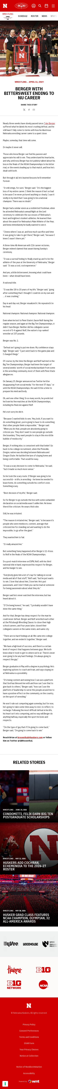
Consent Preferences (29, 1030)
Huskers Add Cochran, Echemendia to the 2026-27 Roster (24, 865)
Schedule (22, 16)
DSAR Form (29, 1043)
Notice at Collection (29, 1055)
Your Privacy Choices (29, 1049)
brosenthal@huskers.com (30, 737)
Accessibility (29, 1073)
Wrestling (20, 82)
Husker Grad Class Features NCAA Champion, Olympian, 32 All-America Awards (26, 918)
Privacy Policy (29, 1024)
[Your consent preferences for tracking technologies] (5, 1084)
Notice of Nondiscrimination (29, 1066)
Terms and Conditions (29, 1037)
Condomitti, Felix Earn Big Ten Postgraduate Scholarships (28, 815)
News (44, 16)
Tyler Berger (49, 123)
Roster (34, 16)
